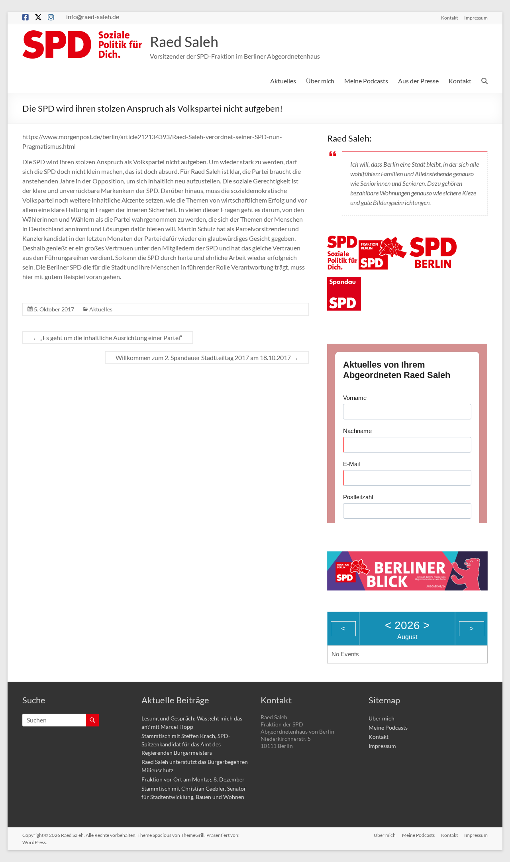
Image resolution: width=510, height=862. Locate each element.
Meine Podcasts (366, 81)
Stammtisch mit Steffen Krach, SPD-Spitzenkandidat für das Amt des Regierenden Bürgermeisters (185, 744)
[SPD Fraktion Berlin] (383, 240)
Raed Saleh (184, 41)
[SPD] (342, 240)
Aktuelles (283, 81)
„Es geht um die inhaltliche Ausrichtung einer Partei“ (107, 337)
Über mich (320, 81)
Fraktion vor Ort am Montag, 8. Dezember (193, 779)
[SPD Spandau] (344, 281)
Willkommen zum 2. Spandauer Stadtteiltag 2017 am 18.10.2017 (207, 357)
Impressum (476, 17)
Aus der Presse (418, 81)
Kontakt (449, 17)
